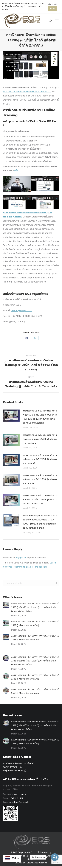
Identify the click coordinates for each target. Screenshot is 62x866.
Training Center (12, 62)
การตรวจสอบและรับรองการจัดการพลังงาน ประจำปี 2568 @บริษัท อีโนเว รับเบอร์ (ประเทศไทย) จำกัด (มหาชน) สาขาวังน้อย (40, 417)
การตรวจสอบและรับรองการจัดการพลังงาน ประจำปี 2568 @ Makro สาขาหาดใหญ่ (40, 439)
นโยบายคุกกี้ (20, 6)
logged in (21, 557)
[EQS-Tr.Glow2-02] (45, 183)
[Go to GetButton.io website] (55, 863)
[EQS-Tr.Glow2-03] (17, 202)
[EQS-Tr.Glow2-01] (17, 184)
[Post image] (11, 416)
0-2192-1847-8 (19, 794)
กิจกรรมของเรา (12, 71)
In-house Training (13, 54)
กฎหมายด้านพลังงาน (12, 767)
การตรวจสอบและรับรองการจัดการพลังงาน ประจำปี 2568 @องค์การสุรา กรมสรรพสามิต (40, 499)
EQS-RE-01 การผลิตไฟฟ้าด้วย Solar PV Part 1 (27, 91)
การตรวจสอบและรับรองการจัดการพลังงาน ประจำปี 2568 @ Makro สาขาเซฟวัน (40, 479)
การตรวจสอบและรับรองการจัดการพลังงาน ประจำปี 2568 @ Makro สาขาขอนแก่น (40, 459)
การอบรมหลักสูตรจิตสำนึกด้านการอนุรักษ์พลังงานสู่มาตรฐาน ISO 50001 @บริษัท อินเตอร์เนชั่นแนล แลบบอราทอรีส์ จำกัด (40, 521)
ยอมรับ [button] (52, 8)
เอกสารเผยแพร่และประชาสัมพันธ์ (18, 763)
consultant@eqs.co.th (19, 802)
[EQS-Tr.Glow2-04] (45, 202)
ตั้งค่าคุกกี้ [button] (52, 4)
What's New (11, 66)
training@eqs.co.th (21, 310)
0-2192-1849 (17, 798)
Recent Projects (13, 58)
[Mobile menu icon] (57, 21)
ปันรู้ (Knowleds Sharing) (14, 770)
